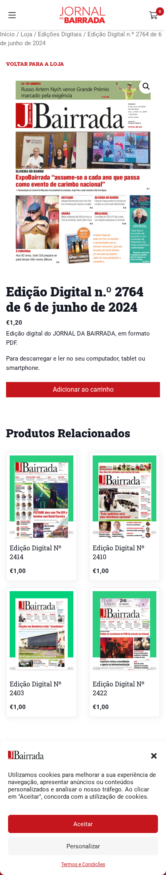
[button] (154, 755)
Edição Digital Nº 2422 (118, 688)
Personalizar (83, 846)
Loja (26, 34)
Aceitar (83, 824)
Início (7, 34)
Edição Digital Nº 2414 (35, 552)
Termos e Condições (83, 864)
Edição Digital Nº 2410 (118, 552)
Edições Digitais (60, 34)
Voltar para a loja (35, 64)
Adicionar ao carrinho (83, 389)
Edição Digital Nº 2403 (35, 688)
